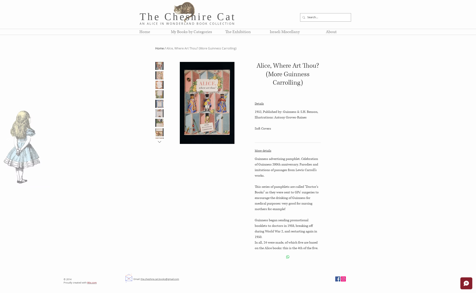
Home (159, 48)
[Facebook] (337, 278)
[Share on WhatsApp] (288, 257)
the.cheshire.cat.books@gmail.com (160, 279)
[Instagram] (343, 278)
